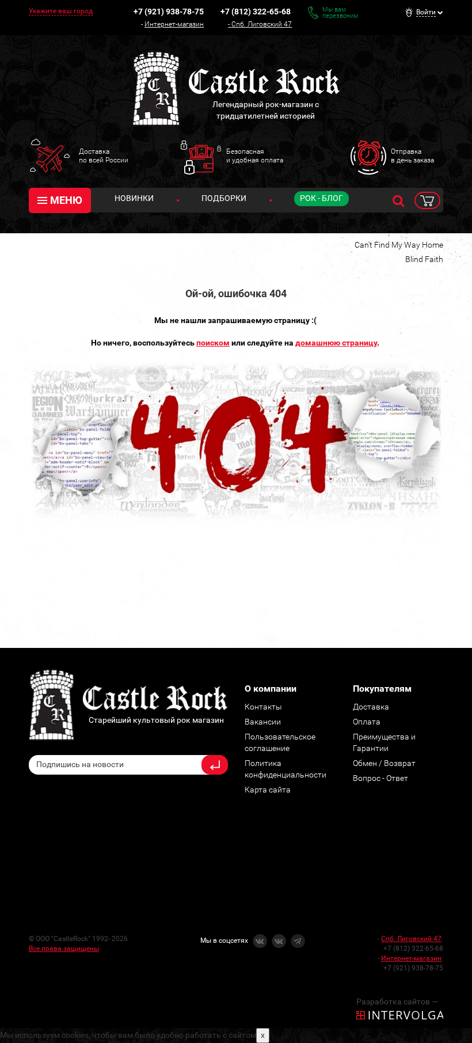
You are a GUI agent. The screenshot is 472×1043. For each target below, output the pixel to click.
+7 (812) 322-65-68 (255, 11)
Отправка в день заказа (412, 155)
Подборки (223, 198)
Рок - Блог (321, 198)
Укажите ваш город (61, 11)
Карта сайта (268, 789)
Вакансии (263, 721)
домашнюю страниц (334, 342)
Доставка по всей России (103, 155)
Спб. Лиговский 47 (261, 24)
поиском (213, 342)
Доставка (371, 706)
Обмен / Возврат (384, 763)
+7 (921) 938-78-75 (169, 11)
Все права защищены (64, 949)
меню (66, 200)
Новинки (134, 198)
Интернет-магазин (174, 24)
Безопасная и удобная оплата (254, 155)
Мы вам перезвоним (340, 12)
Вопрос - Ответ (380, 778)
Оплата (366, 721)
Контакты (263, 706)
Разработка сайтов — (397, 1001)
